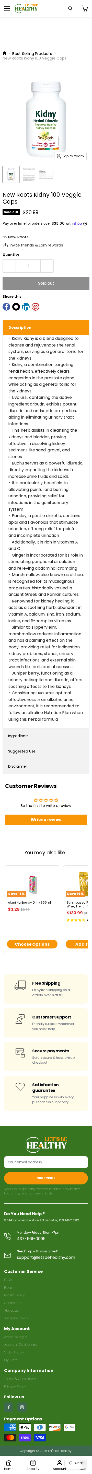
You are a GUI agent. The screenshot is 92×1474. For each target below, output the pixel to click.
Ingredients (18, 735)
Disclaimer (17, 766)
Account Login (16, 1336)
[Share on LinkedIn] (26, 307)
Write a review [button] (46, 820)
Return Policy (14, 1295)
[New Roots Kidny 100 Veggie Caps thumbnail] (11, 174)
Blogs (8, 1287)
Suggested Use (22, 751)
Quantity (11, 255)
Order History (14, 1352)
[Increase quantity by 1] (47, 266)
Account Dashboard (21, 1344)
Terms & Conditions (20, 1378)
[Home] (5, 53)
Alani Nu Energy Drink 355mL (29, 902)
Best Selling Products (32, 53)
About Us (11, 1310)
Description (19, 327)
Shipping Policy (16, 1318)
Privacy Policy (15, 1386)
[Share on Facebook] (6, 307)
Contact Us (13, 1302)
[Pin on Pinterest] (35, 307)
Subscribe (46, 1178)
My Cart (10, 1360)
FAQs (8, 1279)
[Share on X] (16, 307)
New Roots (18, 237)
